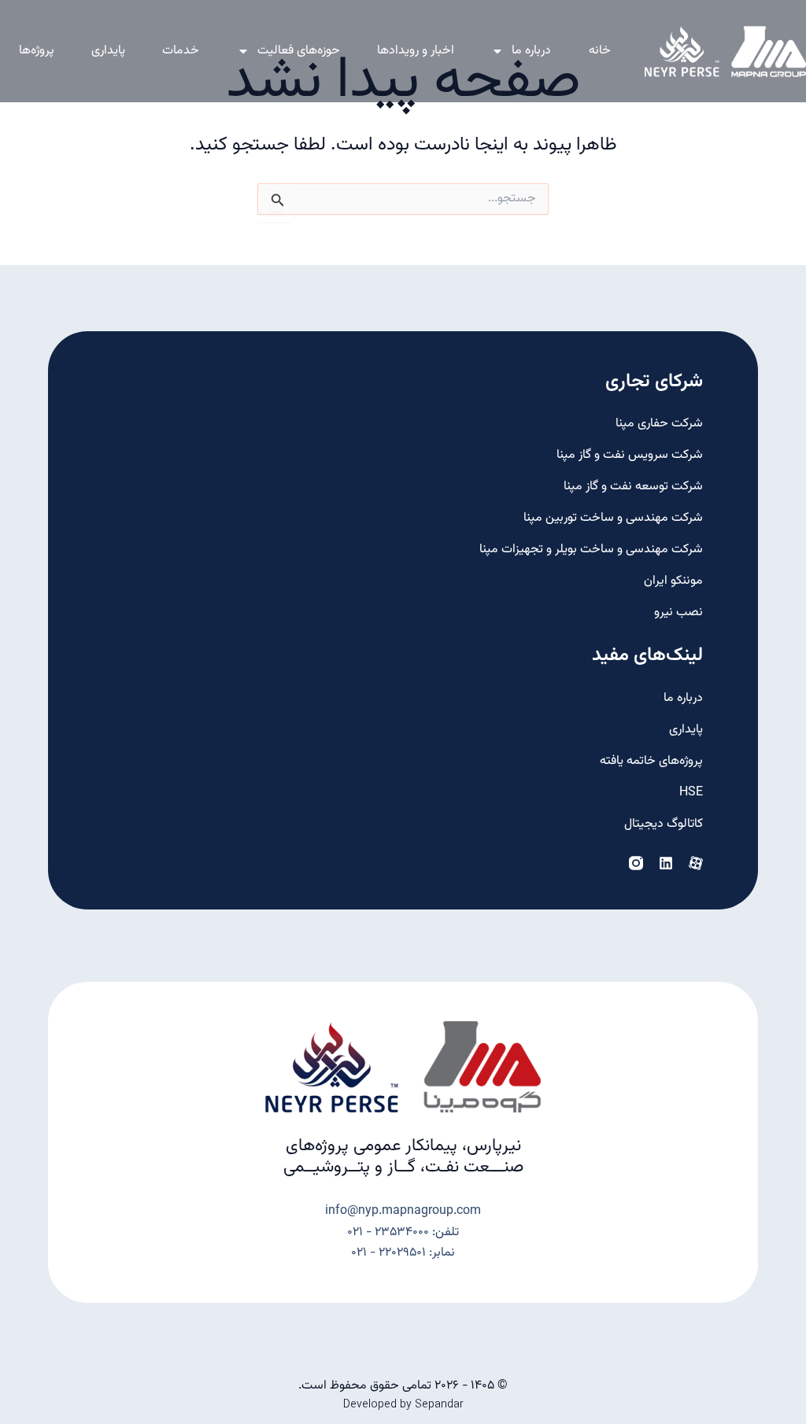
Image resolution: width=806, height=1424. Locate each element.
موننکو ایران (673, 581)
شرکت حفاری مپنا (659, 423)
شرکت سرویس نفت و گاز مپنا (629, 455)
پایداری (108, 51)
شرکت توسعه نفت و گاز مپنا (633, 486)
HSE (691, 792)
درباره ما (531, 51)
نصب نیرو (678, 612)
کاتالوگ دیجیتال (663, 824)
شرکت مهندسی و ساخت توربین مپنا (613, 518)
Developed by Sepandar (403, 1404)
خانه (600, 51)
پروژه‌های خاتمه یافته (651, 761)
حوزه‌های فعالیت (298, 51)
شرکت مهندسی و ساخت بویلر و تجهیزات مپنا (591, 549)
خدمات (180, 51)
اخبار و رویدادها (415, 51)
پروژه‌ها (36, 51)
